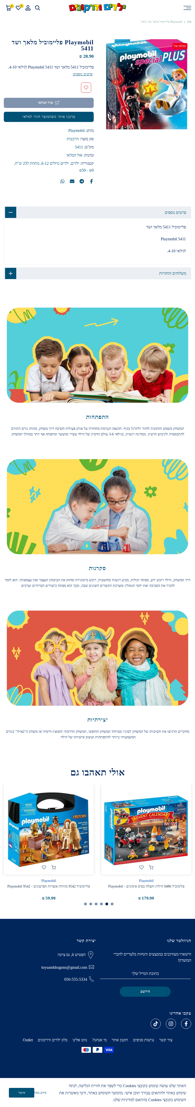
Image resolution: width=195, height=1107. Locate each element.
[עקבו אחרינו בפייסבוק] (186, 1024)
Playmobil (76, 130)
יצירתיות (97, 719)
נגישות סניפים (143, 1040)
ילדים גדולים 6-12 (55, 163)
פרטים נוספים (82, 74)
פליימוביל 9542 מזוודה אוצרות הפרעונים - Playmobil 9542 (49, 886)
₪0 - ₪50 (86, 170)
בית (189, 21)
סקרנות (97, 568)
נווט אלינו (80, 1040)
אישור (21, 1093)
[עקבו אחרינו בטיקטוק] (156, 1024)
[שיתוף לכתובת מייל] (72, 181)
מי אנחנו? (99, 1040)
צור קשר (165, 1040)
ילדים (75, 163)
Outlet (28, 1040)
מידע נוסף (40, 1093)
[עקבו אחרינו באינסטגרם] (171, 1024)
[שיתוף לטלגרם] (81, 181)
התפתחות (97, 417)
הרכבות (73, 139)
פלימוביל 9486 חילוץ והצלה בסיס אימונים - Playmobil (146, 886)
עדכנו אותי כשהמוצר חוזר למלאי (48, 117)
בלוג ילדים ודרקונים (53, 1040)
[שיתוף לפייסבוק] (91, 181)
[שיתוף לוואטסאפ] (62, 181)
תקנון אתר (120, 1040)
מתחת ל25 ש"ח (27, 163)
